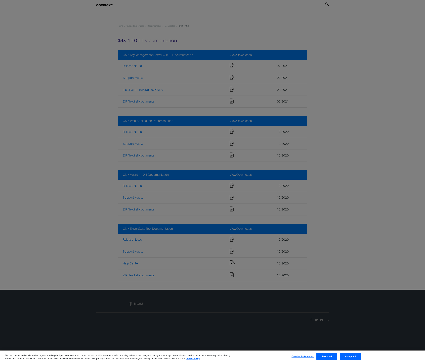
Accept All (350, 356)
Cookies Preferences (303, 356)
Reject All (327, 356)
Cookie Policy (193, 358)
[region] (212, 356)
